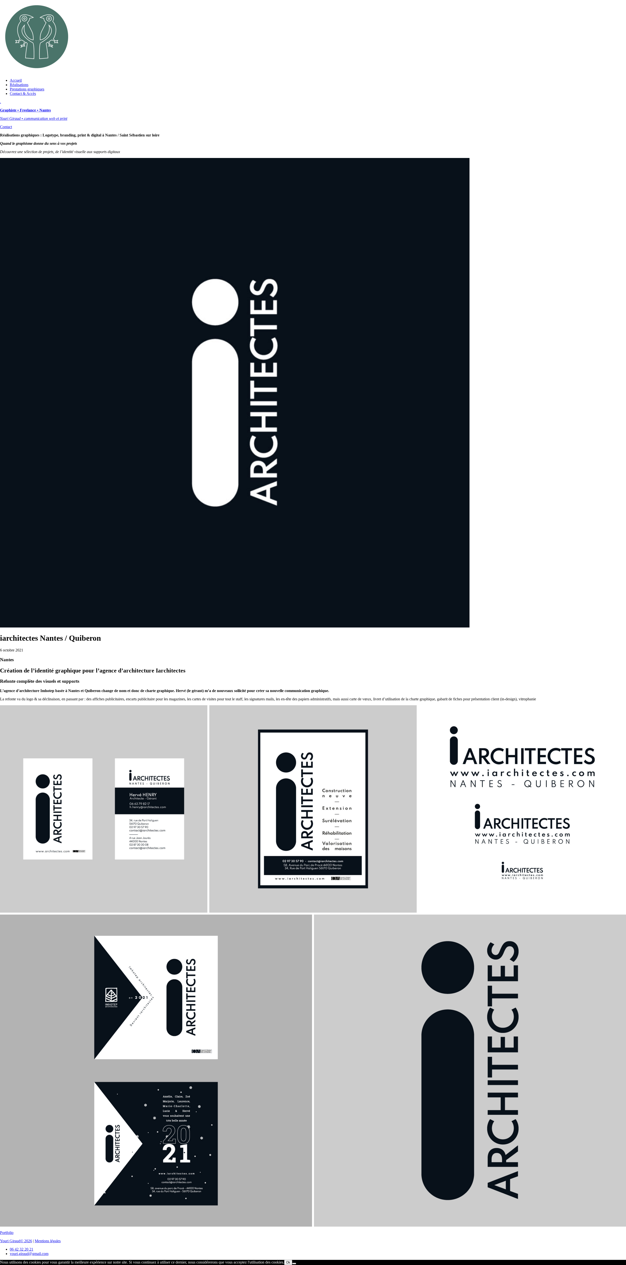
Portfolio (6, 1233)
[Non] (294, 1263)
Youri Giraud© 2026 (16, 1241)
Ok (288, 1262)
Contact (6, 127)
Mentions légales (48, 1241)
